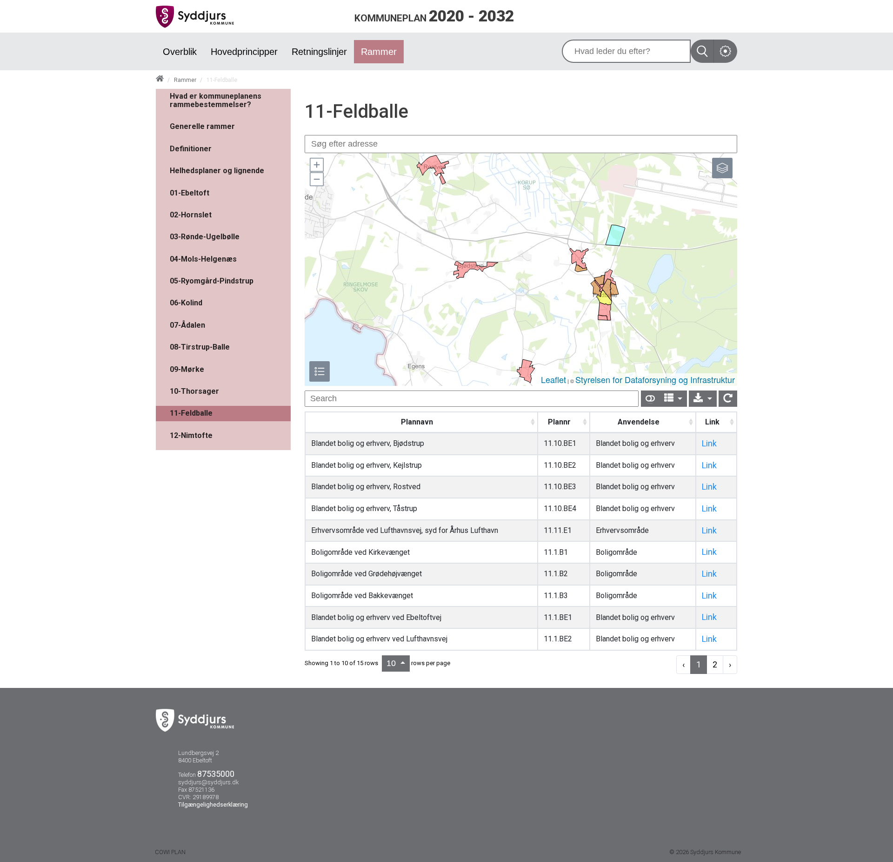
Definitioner (191, 148)
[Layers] (722, 168)
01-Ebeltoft (189, 193)
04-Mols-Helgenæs (203, 259)
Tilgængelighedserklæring (213, 804)
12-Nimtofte (191, 435)
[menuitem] (180, 51)
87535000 (215, 774)
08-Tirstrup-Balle (200, 347)
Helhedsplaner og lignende (217, 170)
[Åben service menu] (725, 51)
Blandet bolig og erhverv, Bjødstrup (367, 443)
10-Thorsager (194, 391)
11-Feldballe (191, 413)
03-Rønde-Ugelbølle (205, 236)
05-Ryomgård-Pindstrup (211, 280)
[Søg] (702, 51)
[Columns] (673, 399)
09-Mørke (187, 369)
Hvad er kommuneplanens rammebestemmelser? (215, 100)
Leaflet (553, 379)
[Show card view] (650, 399)
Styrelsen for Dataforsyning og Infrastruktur (655, 379)
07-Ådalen (187, 325)
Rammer (185, 80)
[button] (316, 165)
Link (709, 443)
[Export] (703, 399)
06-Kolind (186, 302)
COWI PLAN (170, 852)
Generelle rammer (202, 126)
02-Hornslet (191, 214)
